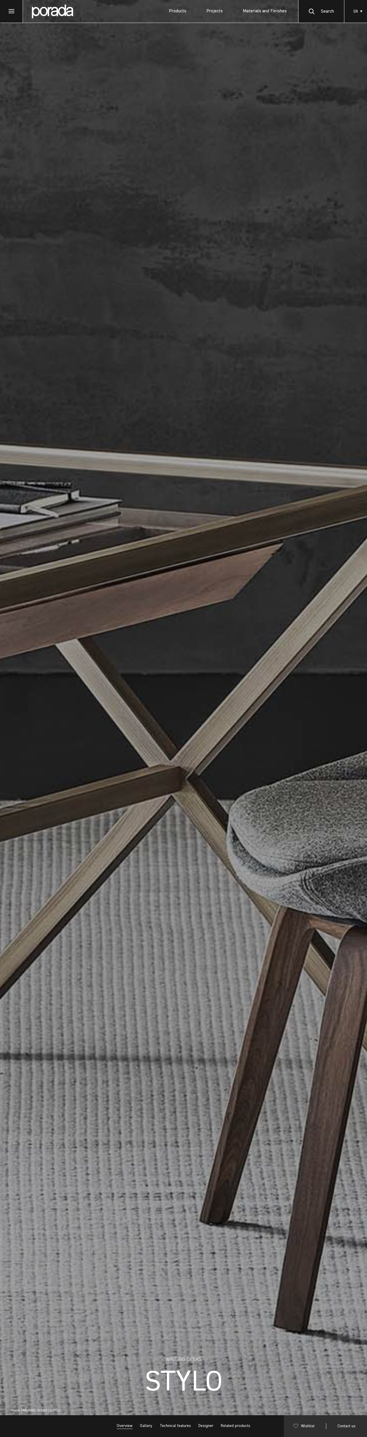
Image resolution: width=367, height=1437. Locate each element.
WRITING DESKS (35, 1410)
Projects (214, 11)
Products (177, 11)
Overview (124, 1426)
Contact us (346, 1426)
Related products (235, 1426)
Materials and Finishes (265, 11)
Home (15, 1410)
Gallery (146, 1426)
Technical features (175, 1426)
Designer (205, 1426)
